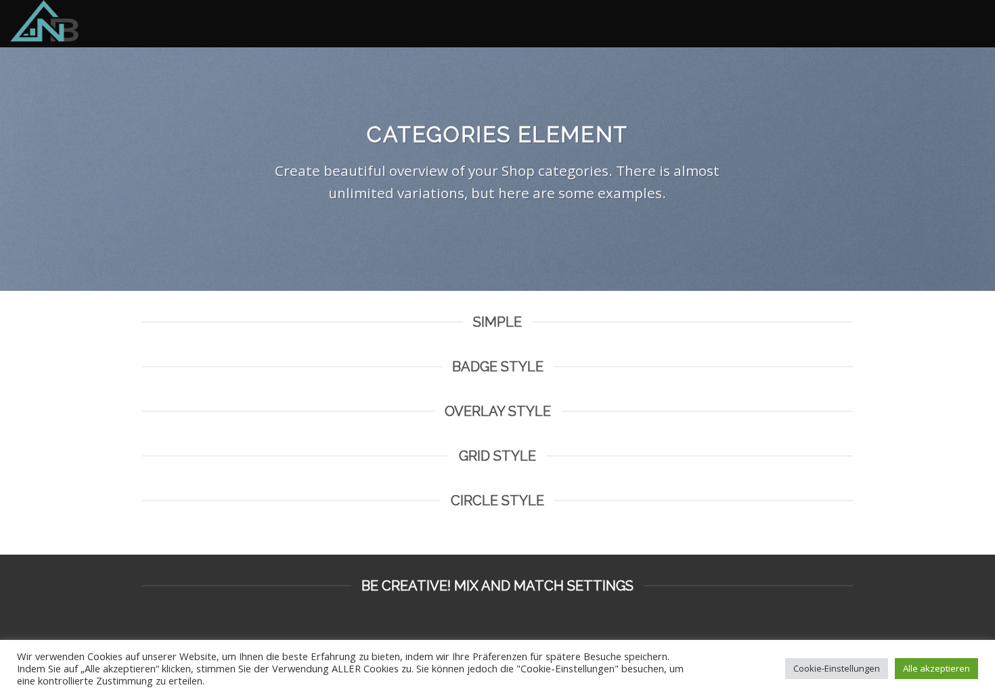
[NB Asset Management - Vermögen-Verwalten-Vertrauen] (78, 23)
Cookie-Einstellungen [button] (836, 668)
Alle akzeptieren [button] (936, 668)
